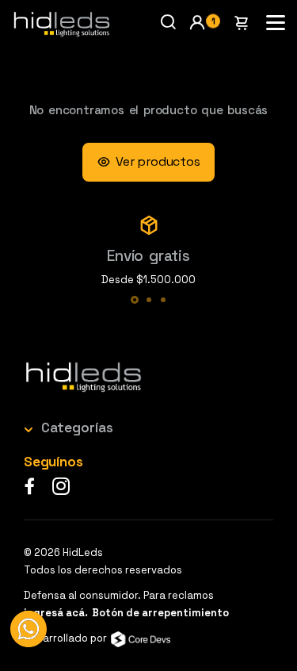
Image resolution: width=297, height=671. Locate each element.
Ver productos (158, 161)
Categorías (77, 427)
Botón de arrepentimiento (160, 612)
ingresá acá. (56, 612)
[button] (204, 22)
